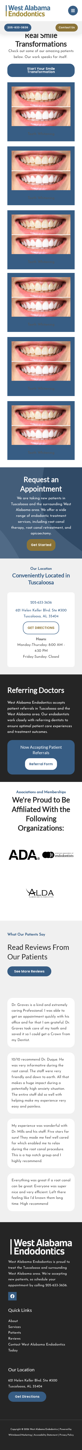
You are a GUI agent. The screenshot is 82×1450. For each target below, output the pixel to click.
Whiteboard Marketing (20, 1435)
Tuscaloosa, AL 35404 (41, 616)
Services (14, 1327)
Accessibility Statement (46, 1435)
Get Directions (27, 1396)
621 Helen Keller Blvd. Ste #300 (41, 610)
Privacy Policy (67, 1435)
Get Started (41, 545)
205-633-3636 (41, 602)
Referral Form (41, 764)
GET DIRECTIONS (41, 628)
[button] (17, 28)
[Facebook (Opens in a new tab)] (12, 1296)
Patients (14, 1332)
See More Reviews (29, 971)
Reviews (14, 1338)
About (13, 1321)
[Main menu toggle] (73, 10)
